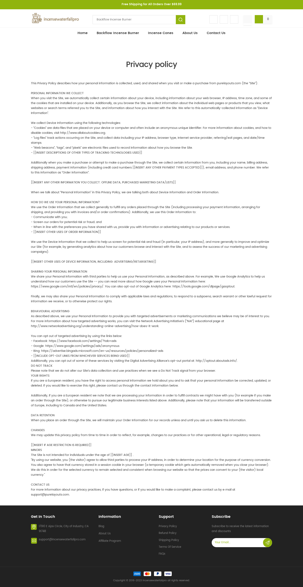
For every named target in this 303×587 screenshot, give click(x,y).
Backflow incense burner (118, 33)
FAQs (162, 554)
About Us (190, 33)
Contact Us (216, 33)
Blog (101, 526)
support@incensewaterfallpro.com (62, 539)
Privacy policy (168, 526)
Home (83, 33)
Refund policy (167, 533)
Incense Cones (160, 33)
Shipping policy (169, 540)
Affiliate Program (110, 541)
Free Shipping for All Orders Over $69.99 (152, 4)
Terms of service (170, 547)
